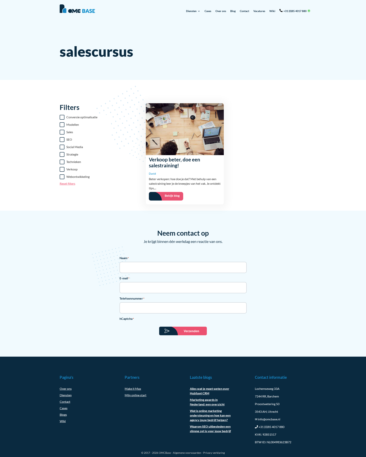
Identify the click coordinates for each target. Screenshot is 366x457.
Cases (208, 11)
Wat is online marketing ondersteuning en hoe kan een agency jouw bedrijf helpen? (210, 415)
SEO (69, 139)
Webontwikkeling (78, 176)
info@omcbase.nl (267, 419)
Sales (69, 132)
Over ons (220, 11)
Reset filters (67, 183)
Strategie (72, 154)
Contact (244, 11)
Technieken (73, 162)
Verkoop (72, 169)
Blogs (63, 414)
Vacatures (259, 11)
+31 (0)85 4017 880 (295, 11)
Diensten (191, 11)
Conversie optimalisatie (81, 117)
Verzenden (191, 331)
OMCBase (165, 452)
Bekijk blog (172, 195)
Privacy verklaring (214, 452)
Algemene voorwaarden (187, 452)
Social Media (74, 147)
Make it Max (133, 388)
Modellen (72, 124)
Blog (233, 11)
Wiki (272, 11)
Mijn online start (135, 395)
